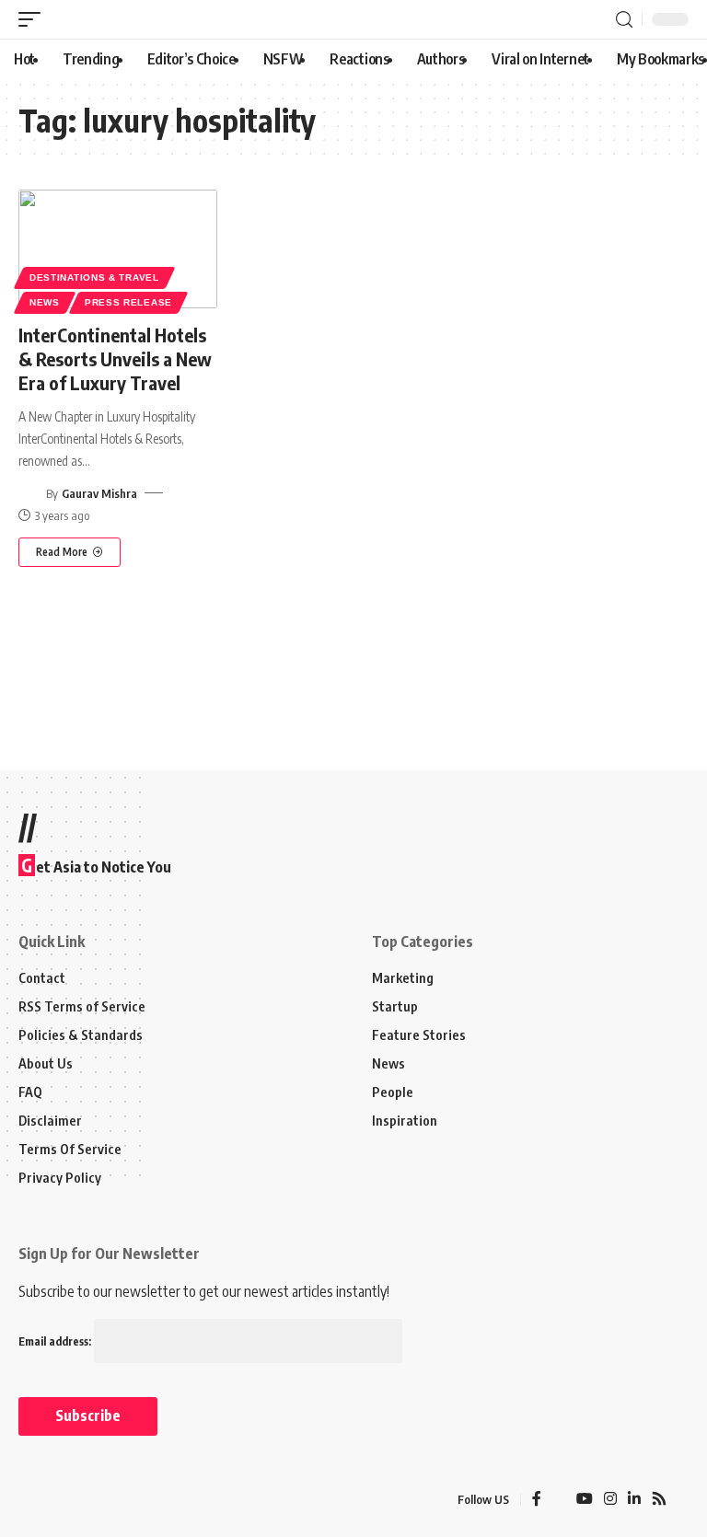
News (44, 302)
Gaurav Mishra (99, 493)
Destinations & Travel (94, 277)
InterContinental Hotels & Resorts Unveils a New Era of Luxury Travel (115, 358)
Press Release (128, 302)
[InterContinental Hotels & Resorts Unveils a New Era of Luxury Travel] (117, 249)
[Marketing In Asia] (58, 1500)
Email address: (56, 1341)
